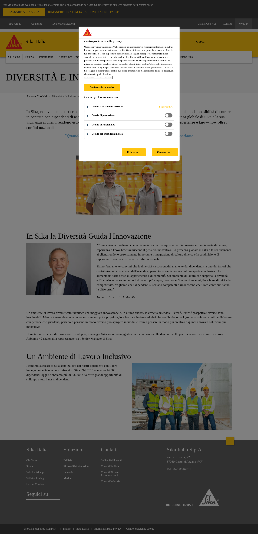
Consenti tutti (164, 152)
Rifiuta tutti (133, 152)
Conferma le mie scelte (102, 87)
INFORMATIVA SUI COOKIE (98, 77)
